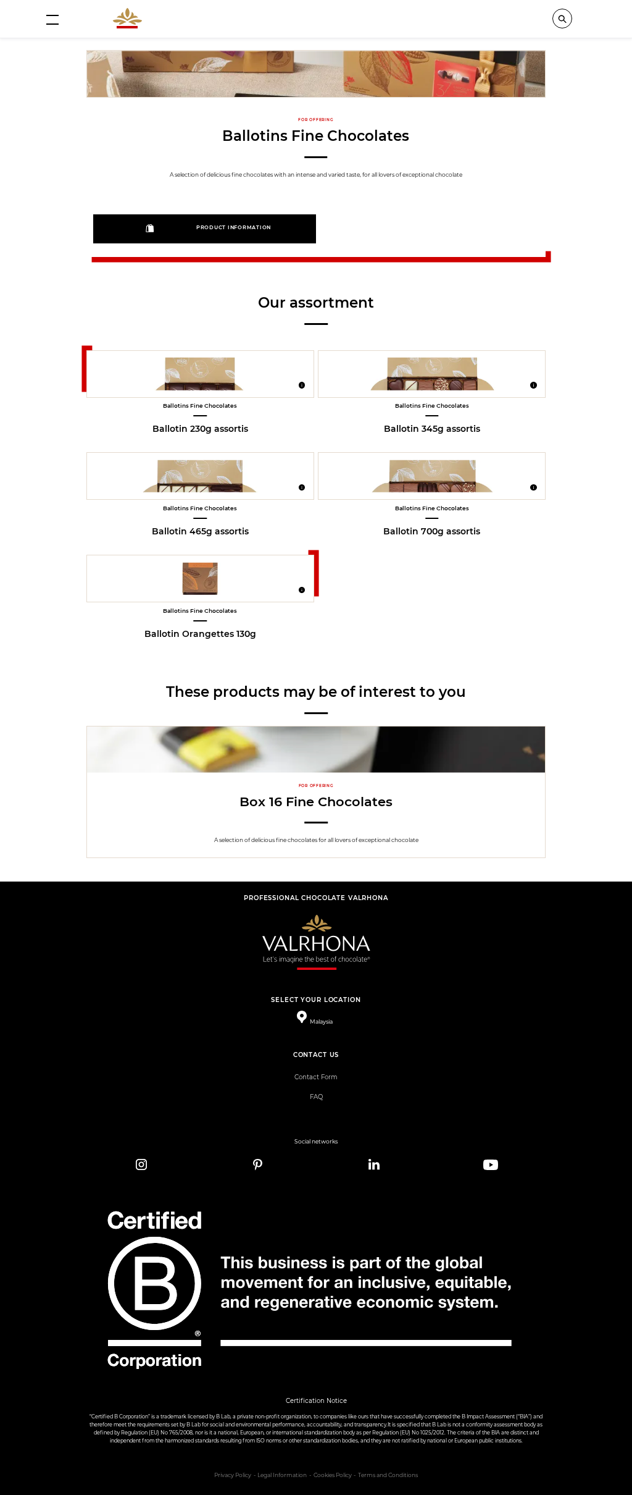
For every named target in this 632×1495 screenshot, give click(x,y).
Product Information (233, 227)
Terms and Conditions (388, 1475)
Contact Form (316, 1077)
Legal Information (282, 1475)
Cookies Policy (333, 1475)
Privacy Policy (232, 1475)
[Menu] (52, 19)
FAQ (316, 1097)
